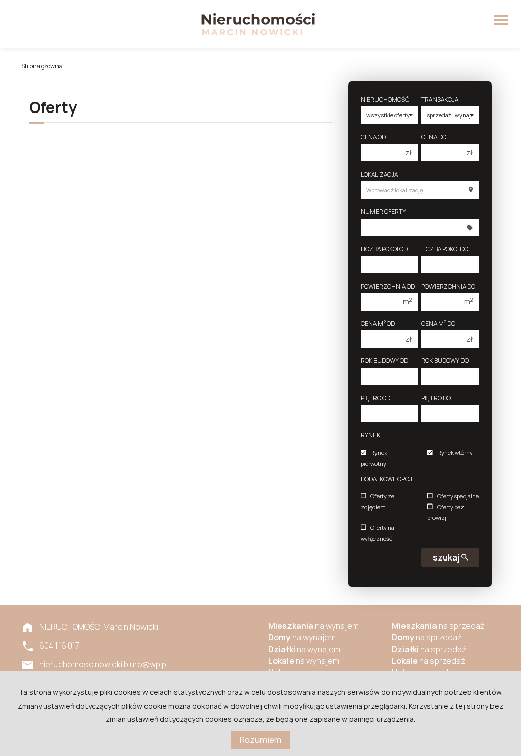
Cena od (373, 137)
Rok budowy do (445, 360)
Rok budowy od (384, 360)
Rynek (370, 435)
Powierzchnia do (448, 286)
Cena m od (378, 323)
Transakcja (439, 99)
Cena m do (438, 323)
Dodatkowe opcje (388, 478)
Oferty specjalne (458, 496)
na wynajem (313, 625)
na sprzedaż (438, 625)
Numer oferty (383, 211)
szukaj (447, 557)
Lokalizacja (379, 174)
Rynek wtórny (455, 453)
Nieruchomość (385, 99)
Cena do (433, 137)
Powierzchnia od (388, 286)
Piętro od (375, 398)
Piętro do (436, 398)
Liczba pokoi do (444, 249)
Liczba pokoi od (384, 249)
